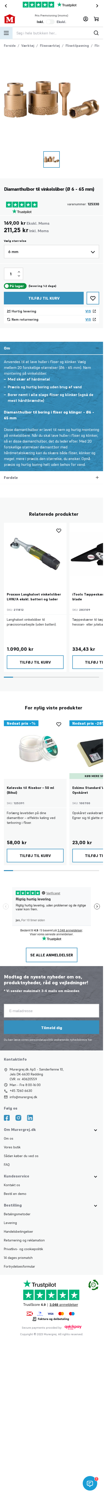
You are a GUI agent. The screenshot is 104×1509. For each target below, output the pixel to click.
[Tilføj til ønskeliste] (93, 298)
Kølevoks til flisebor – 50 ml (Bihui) (30, 790)
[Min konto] (86, 19)
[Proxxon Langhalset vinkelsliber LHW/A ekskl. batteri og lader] (35, 554)
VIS (88, 311)
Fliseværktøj (50, 45)
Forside (10, 45)
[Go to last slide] (5, 6)
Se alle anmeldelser (51, 955)
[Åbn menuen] (6, 33)
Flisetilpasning (77, 45)
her (90, 1039)
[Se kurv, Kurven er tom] (96, 19)
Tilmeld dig (51, 1027)
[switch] (50, 21)
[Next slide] (98, 6)
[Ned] (18, 275)
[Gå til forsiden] (13, 19)
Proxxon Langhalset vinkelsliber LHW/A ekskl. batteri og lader (34, 596)
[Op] (18, 271)
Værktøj (27, 45)
